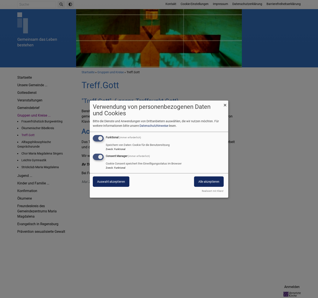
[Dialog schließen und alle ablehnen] (225, 103)
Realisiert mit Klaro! (212, 191)
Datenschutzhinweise (154, 125)
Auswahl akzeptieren (111, 181)
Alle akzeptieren (208, 181)
